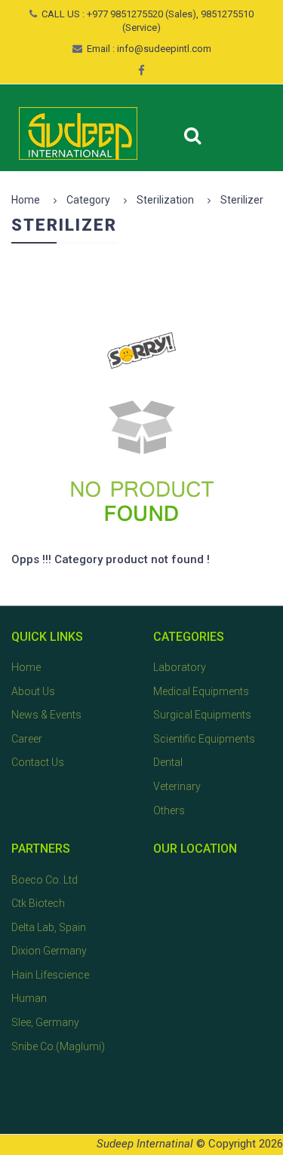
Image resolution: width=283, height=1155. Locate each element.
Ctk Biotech (38, 903)
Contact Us (37, 762)
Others (169, 810)
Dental (168, 762)
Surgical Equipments (202, 715)
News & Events (46, 715)
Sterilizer (241, 200)
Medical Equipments (201, 691)
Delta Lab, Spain (48, 927)
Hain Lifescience (50, 975)
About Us (33, 691)
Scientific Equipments (204, 739)
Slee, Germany (45, 1022)
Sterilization (165, 200)
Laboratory (179, 667)
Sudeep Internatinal (145, 1143)
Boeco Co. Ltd (44, 880)
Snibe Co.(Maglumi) (58, 1046)
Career (26, 739)
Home (25, 200)
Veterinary (177, 786)
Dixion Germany (49, 951)
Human (29, 998)
